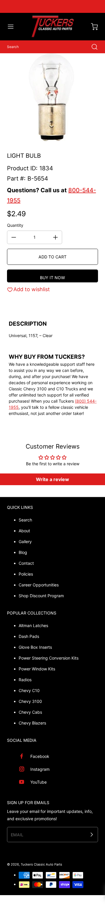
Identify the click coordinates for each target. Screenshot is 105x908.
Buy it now (52, 277)
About (24, 530)
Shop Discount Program (41, 595)
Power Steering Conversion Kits (48, 657)
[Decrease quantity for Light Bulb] (13, 237)
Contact (26, 563)
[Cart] (91, 26)
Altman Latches (33, 625)
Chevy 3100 (30, 701)
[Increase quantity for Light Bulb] (55, 237)
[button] (13, 26)
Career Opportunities (39, 584)
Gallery (25, 541)
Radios (25, 679)
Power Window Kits (37, 668)
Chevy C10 (29, 690)
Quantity (15, 225)
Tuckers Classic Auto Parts (41, 864)
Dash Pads (29, 636)
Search (25, 519)
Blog (23, 552)
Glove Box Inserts (35, 647)
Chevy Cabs (30, 712)
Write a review (52, 479)
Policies (26, 573)
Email (17, 834)
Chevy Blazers (32, 722)
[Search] (91, 46)
